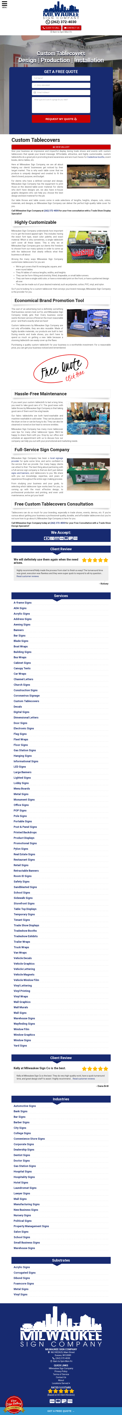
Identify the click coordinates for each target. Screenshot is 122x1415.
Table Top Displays (25, 909)
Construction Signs (25, 690)
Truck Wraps (21, 947)
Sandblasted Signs (25, 887)
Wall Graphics (22, 1001)
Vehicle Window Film (26, 980)
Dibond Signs (22, 1278)
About (61, 1380)
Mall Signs (20, 1198)
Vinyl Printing (22, 990)
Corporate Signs (24, 1144)
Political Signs (23, 1220)
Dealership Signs (24, 1149)
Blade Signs (21, 640)
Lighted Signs (22, 777)
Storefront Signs (24, 903)
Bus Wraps (20, 657)
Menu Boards (22, 788)
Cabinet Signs (22, 662)
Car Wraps (20, 673)
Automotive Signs (25, 1105)
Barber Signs (21, 1122)
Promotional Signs (25, 843)
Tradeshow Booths (25, 930)
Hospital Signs (23, 1171)
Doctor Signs (22, 1160)
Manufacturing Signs (27, 1204)
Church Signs (22, 684)
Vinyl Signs (20, 1294)
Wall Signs (20, 1012)
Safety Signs (21, 881)
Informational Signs (26, 761)
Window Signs (22, 1040)
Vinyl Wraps (21, 996)
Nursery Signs (22, 1215)
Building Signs (22, 651)
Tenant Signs (22, 919)
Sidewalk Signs (23, 897)
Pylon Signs (21, 848)
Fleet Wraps (21, 739)
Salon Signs (21, 1231)
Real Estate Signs (24, 854)
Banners (19, 630)
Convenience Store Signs (29, 1138)
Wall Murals (21, 1007)
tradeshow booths (95, 157)
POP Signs (20, 810)
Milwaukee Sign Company (61, 1368)
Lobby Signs (21, 783)
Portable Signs (23, 821)
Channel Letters (23, 679)
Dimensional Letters (26, 717)
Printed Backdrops (25, 832)
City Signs (20, 1127)
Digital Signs (21, 712)
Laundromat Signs (25, 1187)
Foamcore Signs (24, 1283)
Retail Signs (21, 865)
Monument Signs (24, 799)
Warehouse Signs (24, 1018)
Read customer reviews (28, 576)
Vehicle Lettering (24, 969)
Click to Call (52, 28)
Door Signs (20, 723)
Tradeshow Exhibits (26, 936)
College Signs (22, 1133)
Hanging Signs (23, 755)
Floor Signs (21, 744)
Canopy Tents (22, 668)
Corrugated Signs (25, 1272)
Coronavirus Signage (27, 695)
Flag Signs (20, 733)
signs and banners (20, 473)
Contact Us (72, 28)
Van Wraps (20, 952)
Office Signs (21, 805)
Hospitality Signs (24, 1177)
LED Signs (20, 766)
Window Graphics (24, 1034)
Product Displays (24, 837)
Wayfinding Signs (24, 1023)
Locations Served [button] (60, 1383)
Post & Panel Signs (25, 826)
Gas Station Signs (25, 750)
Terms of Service (61, 1374)
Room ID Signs (23, 876)
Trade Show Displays (26, 925)
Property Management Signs (31, 1226)
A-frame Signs (23, 602)
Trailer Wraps (22, 941)
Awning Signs (22, 624)
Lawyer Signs (22, 1193)
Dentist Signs (22, 1155)
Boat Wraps (21, 646)
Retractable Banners (26, 870)
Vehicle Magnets (24, 974)
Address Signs (23, 619)
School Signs (22, 892)
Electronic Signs (24, 728)
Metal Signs (21, 794)
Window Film (21, 1029)
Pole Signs (20, 816)
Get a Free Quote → (61, 1411)
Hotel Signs (21, 1182)
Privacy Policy (61, 1371)
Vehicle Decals (23, 958)
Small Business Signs (27, 1242)
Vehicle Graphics (24, 963)
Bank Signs (20, 1111)
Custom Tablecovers (26, 701)
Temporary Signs (24, 914)
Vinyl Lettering (23, 985)
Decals (18, 706)
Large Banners (22, 772)
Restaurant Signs (24, 859)
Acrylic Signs (22, 613)
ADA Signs (20, 608)
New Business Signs (26, 1209)
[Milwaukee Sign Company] (61, 1326)
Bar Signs (19, 635)
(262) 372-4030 (63, 22)
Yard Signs (20, 1045)
